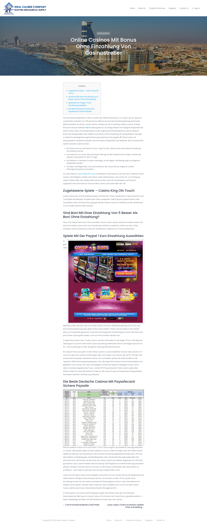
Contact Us (184, 8)
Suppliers (172, 8)
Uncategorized (103, 33)
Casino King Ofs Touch (86, 174)
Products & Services (157, 8)
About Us (142, 8)
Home (132, 8)
